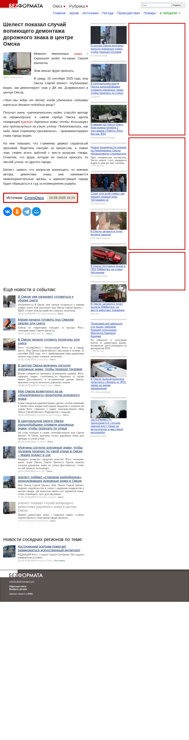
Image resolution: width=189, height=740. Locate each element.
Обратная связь (18, 586)
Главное (59, 13)
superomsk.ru (16, 77)
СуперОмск (34, 198)
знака (78, 53)
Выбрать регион (18, 589)
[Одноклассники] (17, 211)
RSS (30, 594)
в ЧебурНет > (170, 13)
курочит (27, 122)
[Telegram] (26, 211)
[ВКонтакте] (7, 211)
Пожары (150, 13)
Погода (108, 13)
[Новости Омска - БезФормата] (22, 4)
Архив (74, 13)
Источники (91, 13)
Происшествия (128, 13)
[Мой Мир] (36, 211)
